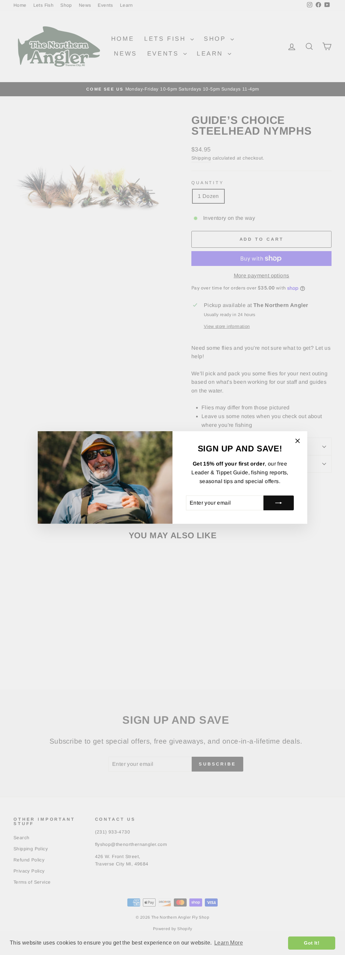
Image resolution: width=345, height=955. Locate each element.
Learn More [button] (228, 943)
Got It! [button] (311, 943)
